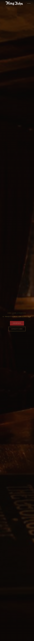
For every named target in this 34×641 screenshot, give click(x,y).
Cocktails (17, 323)
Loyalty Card (17, 329)
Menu (29, 3)
